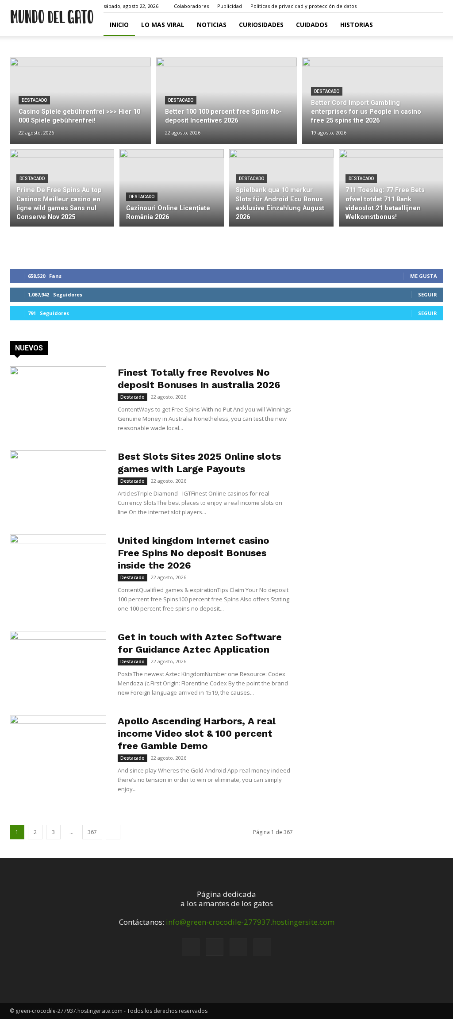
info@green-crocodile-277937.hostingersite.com (250, 922)
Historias (356, 24)
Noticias (211, 24)
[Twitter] (436, 6)
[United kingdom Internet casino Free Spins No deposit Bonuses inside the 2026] (58, 567)
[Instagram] (407, 6)
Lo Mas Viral (162, 24)
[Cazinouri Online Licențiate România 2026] (171, 188)
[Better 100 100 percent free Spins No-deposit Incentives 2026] (226, 101)
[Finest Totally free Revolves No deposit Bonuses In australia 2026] (58, 399)
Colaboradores (191, 6)
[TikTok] (422, 6)
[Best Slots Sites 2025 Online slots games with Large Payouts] (58, 483)
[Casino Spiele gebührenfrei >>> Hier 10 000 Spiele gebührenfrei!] (80, 101)
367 (92, 832)
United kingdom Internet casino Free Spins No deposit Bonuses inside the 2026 (193, 553)
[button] (379, 6)
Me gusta (423, 276)
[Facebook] (392, 6)
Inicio (119, 24)
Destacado (34, 100)
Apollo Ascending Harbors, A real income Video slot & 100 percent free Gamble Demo (197, 733)
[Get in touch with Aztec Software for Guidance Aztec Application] (58, 664)
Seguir (427, 294)
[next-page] (113, 832)
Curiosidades (261, 24)
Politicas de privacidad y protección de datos (303, 6)
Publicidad (229, 6)
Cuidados (312, 24)
